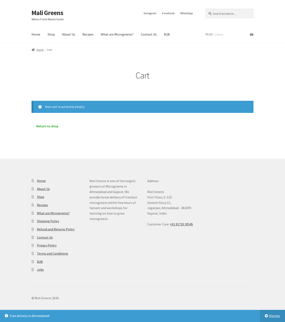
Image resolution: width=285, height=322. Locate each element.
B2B (167, 34)
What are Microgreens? (117, 34)
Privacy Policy (47, 245)
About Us (68, 34)
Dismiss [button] (274, 316)
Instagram (150, 13)
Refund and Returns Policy (55, 229)
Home (36, 34)
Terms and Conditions (52, 253)
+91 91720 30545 (181, 224)
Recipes (87, 34)
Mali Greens (47, 13)
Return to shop (47, 126)
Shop (51, 34)
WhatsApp (186, 13)
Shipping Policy (48, 221)
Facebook (168, 13)
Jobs (40, 269)
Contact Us (149, 34)
